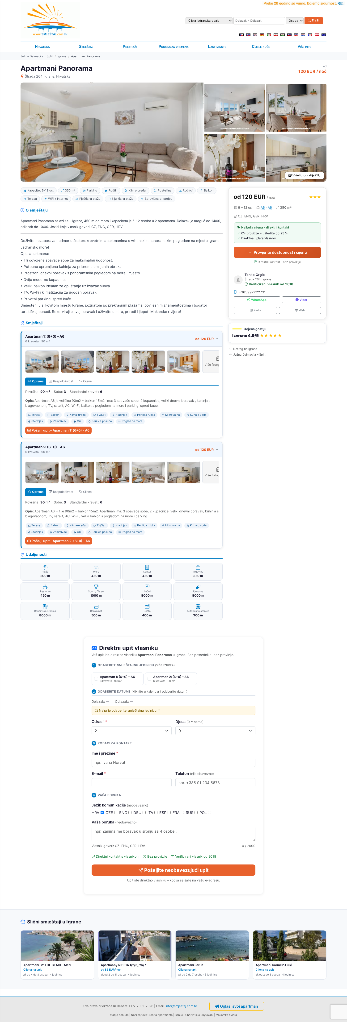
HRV (96, 812)
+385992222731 (252, 292)
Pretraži (130, 47)
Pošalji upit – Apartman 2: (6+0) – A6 (61, 541)
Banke (179, 1015)
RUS (190, 812)
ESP (163, 812)
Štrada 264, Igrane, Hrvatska (48, 76)
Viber (303, 300)
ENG (123, 812)
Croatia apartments (160, 1015)
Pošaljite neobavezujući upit (176, 870)
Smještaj (86, 47)
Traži (315, 20)
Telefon (194, 773)
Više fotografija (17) (306, 175)
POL (203, 812)
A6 (263, 207)
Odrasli (99, 721)
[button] (277, 333)
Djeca (189, 721)
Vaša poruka (114, 822)
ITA (151, 812)
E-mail (99, 773)
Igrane (62, 56)
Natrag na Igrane (245, 349)
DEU (138, 812)
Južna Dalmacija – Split (37, 56)
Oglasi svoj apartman (239, 1006)
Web (302, 310)
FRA (177, 812)
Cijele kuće (261, 47)
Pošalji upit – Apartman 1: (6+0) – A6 (60, 430)
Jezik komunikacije (120, 805)
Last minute (217, 47)
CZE (110, 812)
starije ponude (119, 1015)
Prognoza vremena (174, 47)
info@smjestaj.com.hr (181, 1006)
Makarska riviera (226, 1015)
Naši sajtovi (138, 1015)
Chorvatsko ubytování (199, 1015)
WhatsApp (259, 300)
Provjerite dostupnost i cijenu (280, 252)
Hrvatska (42, 47)
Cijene (87, 381)
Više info (305, 47)
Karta (257, 310)
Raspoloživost (63, 381)
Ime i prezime (105, 753)
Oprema (37, 381)
